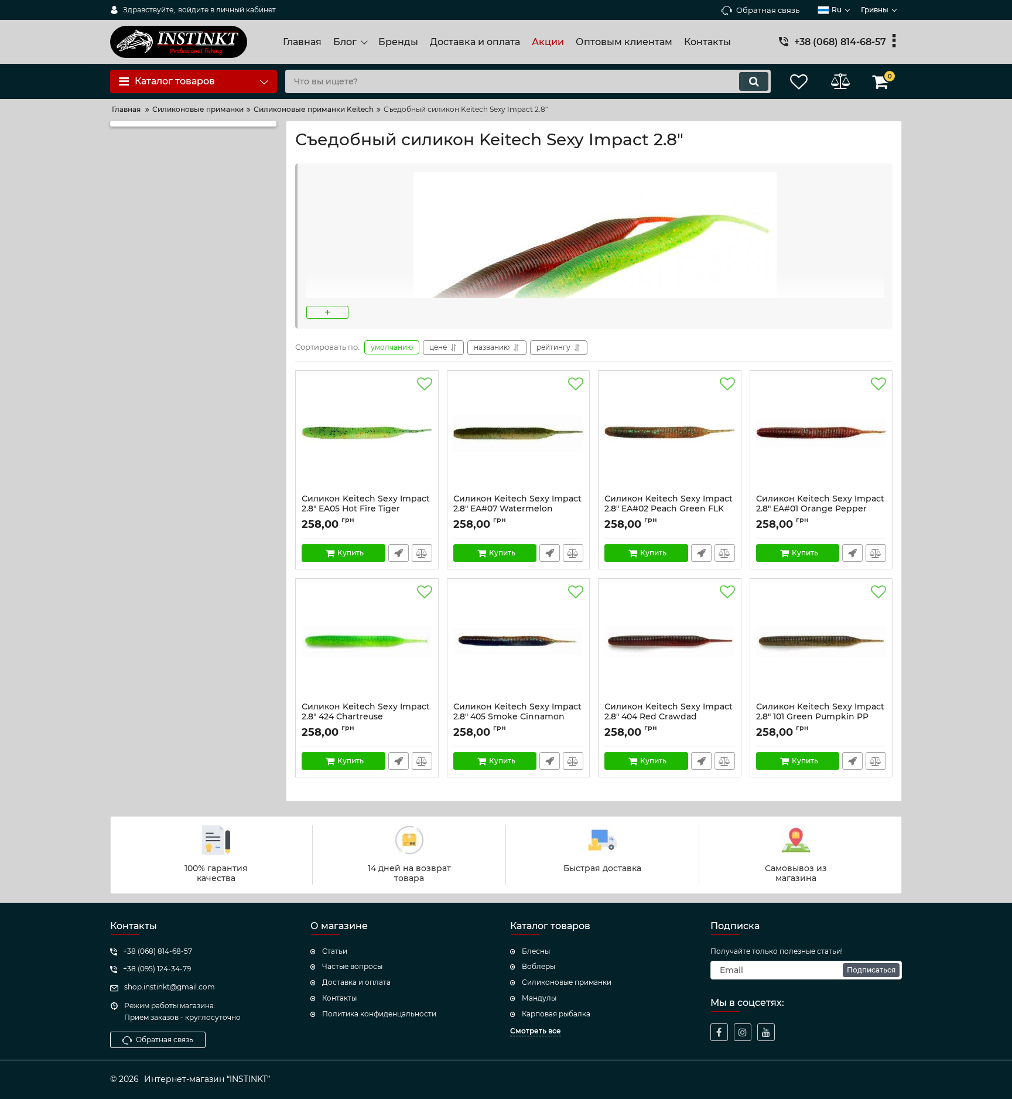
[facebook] (719, 1032)
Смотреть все (535, 1030)
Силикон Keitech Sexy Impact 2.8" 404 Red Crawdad (668, 717)
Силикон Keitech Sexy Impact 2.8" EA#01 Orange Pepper (820, 509)
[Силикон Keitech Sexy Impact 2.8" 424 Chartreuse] (367, 643)
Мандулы (539, 998)
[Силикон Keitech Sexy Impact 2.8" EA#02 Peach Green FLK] (669, 435)
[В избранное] (424, 384)
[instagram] (742, 1032)
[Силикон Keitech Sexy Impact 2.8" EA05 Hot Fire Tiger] (367, 435)
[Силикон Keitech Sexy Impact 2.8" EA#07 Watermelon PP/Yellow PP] (518, 435)
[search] (753, 81)
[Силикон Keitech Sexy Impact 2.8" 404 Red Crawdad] (669, 643)
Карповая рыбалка (556, 1013)
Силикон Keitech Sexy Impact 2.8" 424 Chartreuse (366, 717)
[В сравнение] (422, 553)
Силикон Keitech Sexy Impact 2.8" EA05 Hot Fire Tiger (366, 509)
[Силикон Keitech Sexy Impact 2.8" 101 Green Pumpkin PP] (821, 643)
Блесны (536, 951)
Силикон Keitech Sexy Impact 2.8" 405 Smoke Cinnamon (517, 717)
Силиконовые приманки (566, 982)
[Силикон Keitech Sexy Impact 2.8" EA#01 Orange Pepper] (821, 435)
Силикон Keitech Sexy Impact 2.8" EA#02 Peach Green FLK (668, 509)
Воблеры (538, 966)
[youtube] (766, 1032)
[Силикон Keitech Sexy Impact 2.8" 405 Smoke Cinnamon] (518, 643)
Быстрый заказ (398, 553)
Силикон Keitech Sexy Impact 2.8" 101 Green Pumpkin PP (820, 717)
